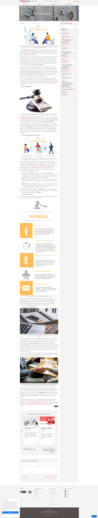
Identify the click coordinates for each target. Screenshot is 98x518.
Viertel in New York (65, 33)
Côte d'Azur (63, 78)
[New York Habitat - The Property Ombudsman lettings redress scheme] (23, 492)
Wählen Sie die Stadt (65, 76)
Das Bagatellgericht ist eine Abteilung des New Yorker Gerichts (32, 117)
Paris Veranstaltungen (65, 53)
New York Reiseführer (64, 32)
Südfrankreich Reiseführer (65, 73)
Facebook (68, 490)
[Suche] (75, 26)
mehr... (36, 443)
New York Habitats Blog (66, 23)
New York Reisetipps (65, 41)
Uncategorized (64, 94)
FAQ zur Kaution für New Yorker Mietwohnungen (30, 428)
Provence (63, 74)
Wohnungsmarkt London (65, 69)
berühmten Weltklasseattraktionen (26, 54)
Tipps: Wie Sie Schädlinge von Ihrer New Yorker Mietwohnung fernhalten (47, 428)
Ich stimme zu (10, 512)
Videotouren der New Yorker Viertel (67, 36)
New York (27, 4)
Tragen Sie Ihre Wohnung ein (49, 1)
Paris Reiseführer (64, 47)
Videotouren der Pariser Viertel (67, 51)
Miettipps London (64, 68)
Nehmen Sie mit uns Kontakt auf (35, 400)
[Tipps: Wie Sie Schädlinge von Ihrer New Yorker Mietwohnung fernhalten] (47, 421)
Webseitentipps (63, 91)
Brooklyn (63, 37)
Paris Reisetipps (64, 54)
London (55, 4)
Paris (41, 4)
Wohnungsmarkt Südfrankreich (66, 87)
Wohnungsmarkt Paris (64, 56)
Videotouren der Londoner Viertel (67, 64)
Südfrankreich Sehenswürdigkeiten (67, 82)
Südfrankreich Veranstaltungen (67, 83)
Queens (63, 38)
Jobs (50, 495)
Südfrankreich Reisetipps (66, 85)
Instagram (68, 494)
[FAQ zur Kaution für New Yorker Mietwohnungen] (30, 421)
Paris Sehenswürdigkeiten (66, 52)
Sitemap (51, 500)
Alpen (63, 80)
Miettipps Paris (63, 55)
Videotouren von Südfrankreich (67, 77)
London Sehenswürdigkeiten (66, 65)
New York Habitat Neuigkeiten (67, 89)
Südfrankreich (70, 4)
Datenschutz (52, 502)
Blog (25, 7)
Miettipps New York (64, 42)
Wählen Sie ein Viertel (66, 35)
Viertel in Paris (64, 48)
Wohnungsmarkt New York (65, 43)
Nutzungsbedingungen (53, 504)
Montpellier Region (65, 81)
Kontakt (57, 1)
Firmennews (63, 92)
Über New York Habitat (53, 492)
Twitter (68, 496)
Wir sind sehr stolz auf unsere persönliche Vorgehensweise (43, 166)
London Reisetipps (65, 67)
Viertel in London (64, 61)
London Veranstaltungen (66, 66)
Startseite (21, 7)
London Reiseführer (64, 60)
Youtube (68, 492)
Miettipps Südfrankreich (65, 86)
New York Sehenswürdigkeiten (67, 39)
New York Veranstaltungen (66, 40)
